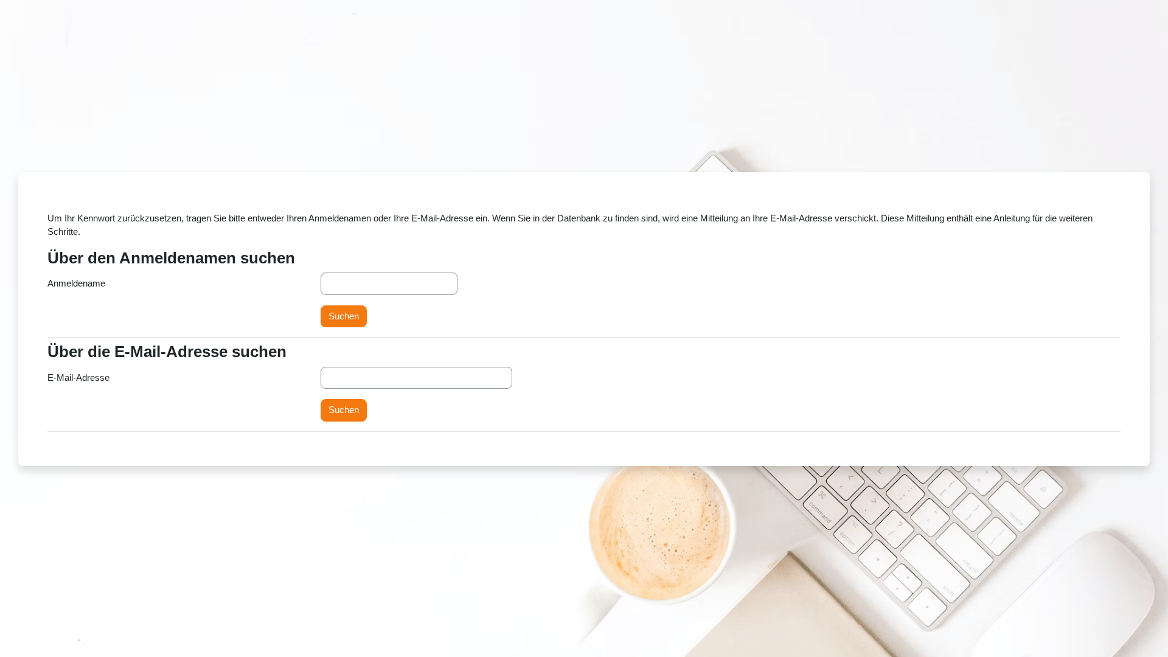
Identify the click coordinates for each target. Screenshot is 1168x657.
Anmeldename (76, 283)
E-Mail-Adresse (78, 377)
